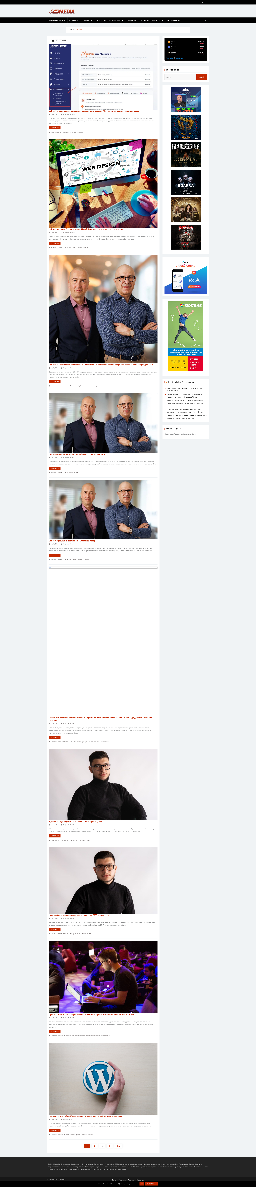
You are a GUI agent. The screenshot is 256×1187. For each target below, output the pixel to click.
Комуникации (114, 20)
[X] (202, 2)
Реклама (131, 1180)
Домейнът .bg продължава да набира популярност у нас (75, 821)
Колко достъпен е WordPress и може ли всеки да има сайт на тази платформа (85, 1116)
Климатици (189, 1167)
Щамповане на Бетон (100, 1169)
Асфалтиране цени (60, 1169)
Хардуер (130, 20)
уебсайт (84, 1134)
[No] (253, 1184)
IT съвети (54, 1134)
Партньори (140, 1180)
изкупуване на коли (155, 1167)
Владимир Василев (69, 114)
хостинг (80, 132)
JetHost (74, 132)
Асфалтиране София (186, 1164)
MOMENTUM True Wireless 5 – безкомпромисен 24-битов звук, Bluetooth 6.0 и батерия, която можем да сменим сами (185, 403)
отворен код (77, 1134)
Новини (53, 386)
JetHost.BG (75, 386)
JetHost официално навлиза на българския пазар (72, 541)
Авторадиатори (141, 1167)
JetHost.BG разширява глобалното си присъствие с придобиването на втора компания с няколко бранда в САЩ (101, 365)
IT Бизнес (86, 20)
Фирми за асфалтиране (117, 1169)
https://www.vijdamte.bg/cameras (73, 1167)
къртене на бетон (102, 1167)
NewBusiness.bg (87, 1164)
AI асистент (68, 132)
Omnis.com (83, 386)
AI (67, 472)
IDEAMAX (131, 1167)
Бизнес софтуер (56, 132)
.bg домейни (76, 934)
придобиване (92, 386)
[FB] (198, 2)
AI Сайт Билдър (71, 248)
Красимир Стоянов (69, 918)
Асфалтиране (89, 1167)
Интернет (99, 20)
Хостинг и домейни (57, 248)
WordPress (69, 1134)
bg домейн (75, 840)
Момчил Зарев (67, 1119)
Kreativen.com (75, 1164)
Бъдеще (72, 20)
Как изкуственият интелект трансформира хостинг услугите (77, 454)
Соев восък (72, 1169)
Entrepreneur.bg (99, 1164)
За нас (114, 1180)
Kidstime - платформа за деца (173, 1167)
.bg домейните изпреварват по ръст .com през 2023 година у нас (79, 915)
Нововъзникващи (56, 20)
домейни (83, 934)
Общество (156, 20)
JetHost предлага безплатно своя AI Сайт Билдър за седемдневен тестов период (87, 229)
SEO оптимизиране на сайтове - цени (128, 1164)
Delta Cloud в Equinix (79, 742)
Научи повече (151, 1184)
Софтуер (143, 20)
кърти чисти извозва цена (118, 1167)
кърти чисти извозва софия (168, 1164)
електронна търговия (86, 1036)
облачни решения (92, 742)
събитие (101, 742)
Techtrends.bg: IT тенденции (181, 382)
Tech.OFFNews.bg (54, 1164)
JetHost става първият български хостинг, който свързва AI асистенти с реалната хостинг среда (94, 111)
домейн (82, 840)
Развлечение (172, 20)
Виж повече (55, 128)
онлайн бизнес (99, 1036)
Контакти (122, 1180)
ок (141, 1184)
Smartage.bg (65, 1164)
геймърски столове (150, 1164)
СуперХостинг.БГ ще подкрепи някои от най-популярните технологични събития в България (92, 1014)
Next (118, 1146)
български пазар (77, 559)
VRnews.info (110, 1164)
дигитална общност (72, 1036)
